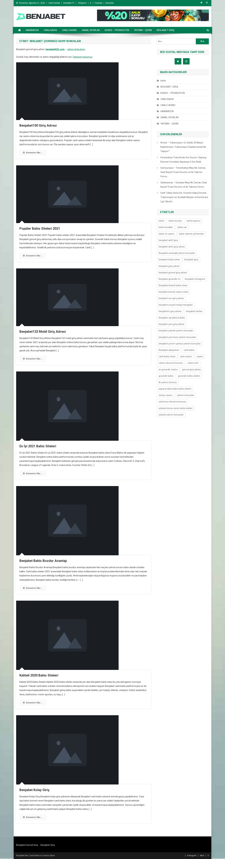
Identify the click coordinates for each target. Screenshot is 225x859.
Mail (202, 855)
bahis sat (182, 227)
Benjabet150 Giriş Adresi (38, 125)
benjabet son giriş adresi (171, 298)
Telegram (82, 3)
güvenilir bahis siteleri (189, 376)
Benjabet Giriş (48, 845)
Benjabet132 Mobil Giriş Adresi (42, 332)
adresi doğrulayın (76, 49)
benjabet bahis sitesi (169, 259)
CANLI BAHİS (50, 30)
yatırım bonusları (185, 395)
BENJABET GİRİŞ (165, 30)
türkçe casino (165, 395)
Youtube (98, 3)
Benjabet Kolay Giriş (34, 790)
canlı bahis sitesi (167, 356)
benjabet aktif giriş (168, 240)
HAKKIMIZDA (32, 30)
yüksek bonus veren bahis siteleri (176, 408)
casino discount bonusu (171, 363)
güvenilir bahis (166, 376)
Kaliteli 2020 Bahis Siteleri (38, 675)
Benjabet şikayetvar (169, 350)
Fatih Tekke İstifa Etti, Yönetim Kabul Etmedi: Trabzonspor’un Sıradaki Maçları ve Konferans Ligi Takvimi (184, 197)
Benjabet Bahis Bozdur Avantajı (43, 561)
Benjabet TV (68, 3)
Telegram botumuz (82, 57)
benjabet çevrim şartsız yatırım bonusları (180, 343)
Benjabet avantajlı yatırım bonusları (177, 253)
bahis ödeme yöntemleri (191, 233)
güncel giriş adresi (191, 369)
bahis (163, 80)
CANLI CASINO (69, 30)
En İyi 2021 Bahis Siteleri (37, 446)
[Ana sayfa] (19, 30)
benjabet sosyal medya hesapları (176, 305)
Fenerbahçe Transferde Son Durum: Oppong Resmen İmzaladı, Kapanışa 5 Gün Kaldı (183, 159)
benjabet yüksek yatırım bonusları (176, 330)
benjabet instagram (195, 279)
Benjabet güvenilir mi (169, 279)
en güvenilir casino (168, 369)
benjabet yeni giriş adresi (171, 324)
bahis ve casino (166, 233)
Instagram (192, 855)
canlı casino (186, 356)
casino (199, 356)
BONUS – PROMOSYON (117, 30)
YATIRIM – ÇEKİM (143, 30)
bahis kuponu (193, 220)
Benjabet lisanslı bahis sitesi (173, 285)
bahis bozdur (175, 220)
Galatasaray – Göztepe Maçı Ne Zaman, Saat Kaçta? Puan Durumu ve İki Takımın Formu (183, 184)
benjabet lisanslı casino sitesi (173, 292)
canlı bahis (189, 350)
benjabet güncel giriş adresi (173, 272)
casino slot (192, 363)
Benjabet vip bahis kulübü (172, 317)
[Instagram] (207, 3)
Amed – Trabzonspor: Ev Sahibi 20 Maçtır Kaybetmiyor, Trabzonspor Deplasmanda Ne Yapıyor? (183, 147)
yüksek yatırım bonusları (171, 414)
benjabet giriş (191, 259)
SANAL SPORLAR (91, 30)
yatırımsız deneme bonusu (172, 401)
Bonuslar (110, 3)
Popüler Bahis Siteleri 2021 (39, 228)
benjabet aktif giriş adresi (172, 246)
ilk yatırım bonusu (168, 382)
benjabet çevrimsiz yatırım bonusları (177, 337)
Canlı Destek (54, 3)
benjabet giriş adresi (169, 266)
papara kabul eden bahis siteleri (175, 388)
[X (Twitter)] (201, 3)
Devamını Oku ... (34, 152)
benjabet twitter (194, 311)
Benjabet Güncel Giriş (27, 845)
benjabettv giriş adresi (170, 311)
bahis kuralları (166, 227)
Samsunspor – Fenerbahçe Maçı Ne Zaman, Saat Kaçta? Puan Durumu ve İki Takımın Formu (183, 172)
